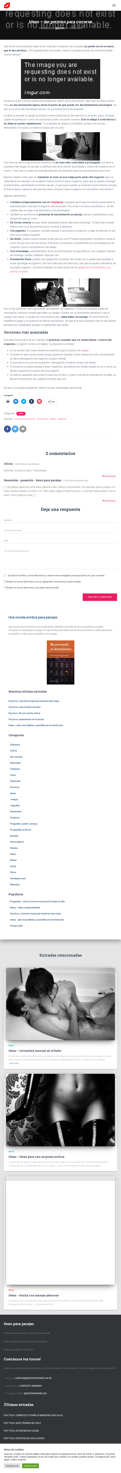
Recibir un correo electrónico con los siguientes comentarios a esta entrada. (43, 581)
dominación (43, 419)
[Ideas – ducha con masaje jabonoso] (60, 1230)
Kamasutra (15, 811)
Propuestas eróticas (20, 830)
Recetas (14, 836)
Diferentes (15, 763)
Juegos (14, 799)
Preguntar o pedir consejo (23, 824)
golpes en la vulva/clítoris (92, 267)
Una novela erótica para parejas (33, 617)
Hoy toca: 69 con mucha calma (24, 713)
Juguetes (15, 805)
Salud (13, 866)
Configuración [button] (12, 1466)
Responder (110, 476)
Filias (13, 775)
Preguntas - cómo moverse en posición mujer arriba (37, 901)
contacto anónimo (31, 1386)
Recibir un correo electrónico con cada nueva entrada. (32, 587)
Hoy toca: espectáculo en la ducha (26, 719)
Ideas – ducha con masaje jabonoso (34, 1295)
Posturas (15, 817)
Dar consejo (16, 757)
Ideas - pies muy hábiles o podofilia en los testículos (37, 919)
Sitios (13, 872)
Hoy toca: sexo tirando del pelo (25, 707)
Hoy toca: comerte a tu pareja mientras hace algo (34, 701)
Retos (13, 854)
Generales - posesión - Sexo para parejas (32, 480)
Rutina (13, 860)
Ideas (21, 413)
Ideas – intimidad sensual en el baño (35, 1051)
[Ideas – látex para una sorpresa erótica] (60, 1109)
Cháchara (15, 744)
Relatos (14, 848)
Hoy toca (14, 787)
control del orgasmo (25, 419)
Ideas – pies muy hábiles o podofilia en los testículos (36, 725)
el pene (24, 271)
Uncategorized (18, 878)
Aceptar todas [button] (30, 1466)
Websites (15, 884)
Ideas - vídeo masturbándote (25, 907)
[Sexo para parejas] (8, 5)
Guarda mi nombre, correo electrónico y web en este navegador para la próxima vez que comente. (56, 575)
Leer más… (14, 1063)
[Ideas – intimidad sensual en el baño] (60, 1004)
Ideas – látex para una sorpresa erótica (36, 1157)
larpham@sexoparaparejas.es (33, 1378)
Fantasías (15, 769)
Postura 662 (16, 926)
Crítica (13, 750)
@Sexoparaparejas (35, 1393)
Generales (15, 781)
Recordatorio (17, 842)
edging (84, 350)
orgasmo (62, 419)
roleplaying (56, 202)
